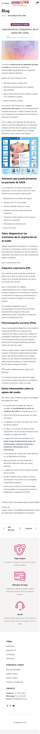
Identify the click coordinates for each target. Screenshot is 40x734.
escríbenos (33, 380)
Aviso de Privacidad (13, 669)
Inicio (4, 15)
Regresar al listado (20, 528)
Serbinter (13, 37)
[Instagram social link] (10, 706)
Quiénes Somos (12, 674)
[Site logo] (20, 3)
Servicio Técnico (12, 678)
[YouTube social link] (13, 706)
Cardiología (10, 654)
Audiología (10, 646)
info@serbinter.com (19, 699)
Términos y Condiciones (14, 682)
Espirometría (11, 650)
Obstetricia (10, 658)
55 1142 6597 (20, 696)
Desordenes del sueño (17, 15)
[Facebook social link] (7, 706)
